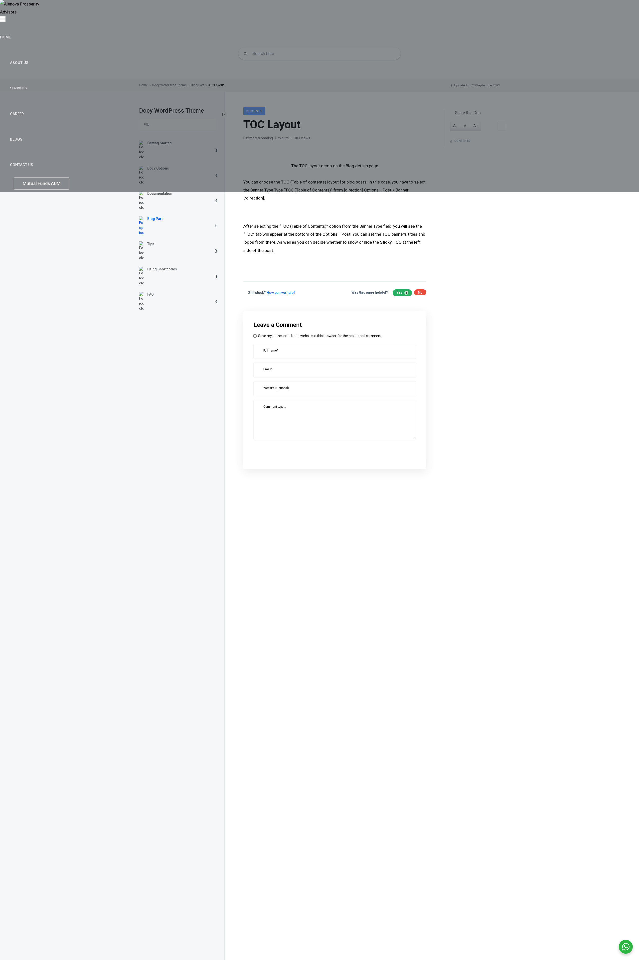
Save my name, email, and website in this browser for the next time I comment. (320, 336)
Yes (401, 292)
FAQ (150, 294)
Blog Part (154, 219)
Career (17, 114)
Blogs (16, 139)
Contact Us (22, 165)
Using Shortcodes (162, 269)
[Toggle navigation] (2, 19)
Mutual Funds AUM (41, 183)
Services (19, 88)
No (420, 292)
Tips (150, 244)
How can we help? (281, 293)
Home (6, 37)
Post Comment (275, 451)
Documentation (159, 193)
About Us (19, 62)
